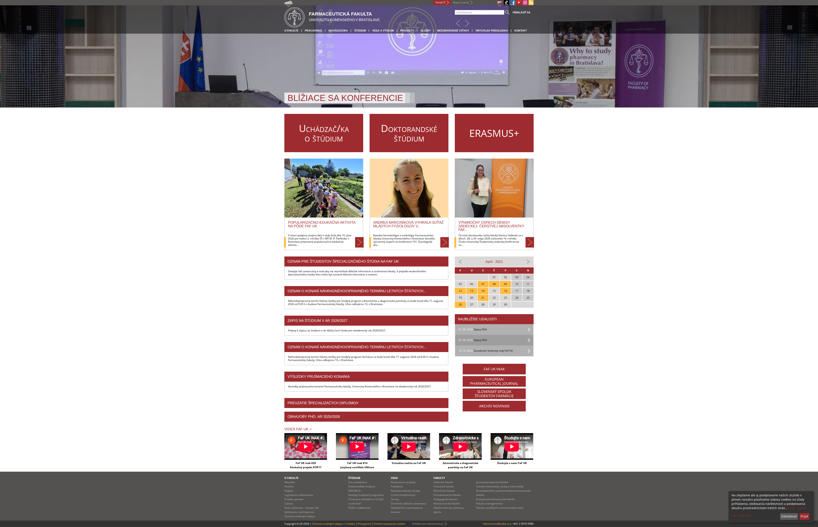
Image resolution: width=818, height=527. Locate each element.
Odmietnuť (789, 516)
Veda (394, 478)
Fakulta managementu (489, 503)
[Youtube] (518, 2)
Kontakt (520, 30)
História (289, 486)
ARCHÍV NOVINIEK (494, 406)
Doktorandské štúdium (361, 486)
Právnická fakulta (443, 486)
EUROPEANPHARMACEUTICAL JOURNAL (494, 381)
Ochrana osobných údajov (299, 516)
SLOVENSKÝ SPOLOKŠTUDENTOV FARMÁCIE (494, 393)
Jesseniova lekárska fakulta (492, 482)
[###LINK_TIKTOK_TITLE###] (506, 2)
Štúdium (360, 30)
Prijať (804, 516)
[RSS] (531, 2)
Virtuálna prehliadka (491, 30)
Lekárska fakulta (443, 482)
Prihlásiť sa (521, 12)
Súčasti (288, 503)
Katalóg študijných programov (366, 495)
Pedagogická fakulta (445, 499)
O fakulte (291, 30)
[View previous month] (460, 261)
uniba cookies (796, 508)
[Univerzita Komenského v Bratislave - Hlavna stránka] (294, 17)
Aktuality (289, 482)
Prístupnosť (364, 524)
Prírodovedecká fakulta (447, 495)
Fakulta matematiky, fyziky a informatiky (499, 486)
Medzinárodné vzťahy (453, 30)
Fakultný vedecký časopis (406, 491)
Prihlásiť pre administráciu (427, 524)
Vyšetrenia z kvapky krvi (347, 92)
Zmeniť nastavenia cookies (389, 524)
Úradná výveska (293, 499)
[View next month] (528, 261)
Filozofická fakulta (444, 491)
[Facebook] (512, 2)
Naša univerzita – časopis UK (301, 508)
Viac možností (741, 515)
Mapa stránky (461, 2)
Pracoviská (313, 30)
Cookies (350, 524)
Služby (426, 30)
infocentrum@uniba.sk (496, 524)
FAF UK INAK (494, 369)
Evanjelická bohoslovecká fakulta (495, 499)
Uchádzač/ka (338, 30)
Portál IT (440, 2)
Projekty (407, 30)
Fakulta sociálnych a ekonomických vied (499, 508)
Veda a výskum (383, 30)
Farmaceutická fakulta (446, 503)
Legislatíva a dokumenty (298, 495)
